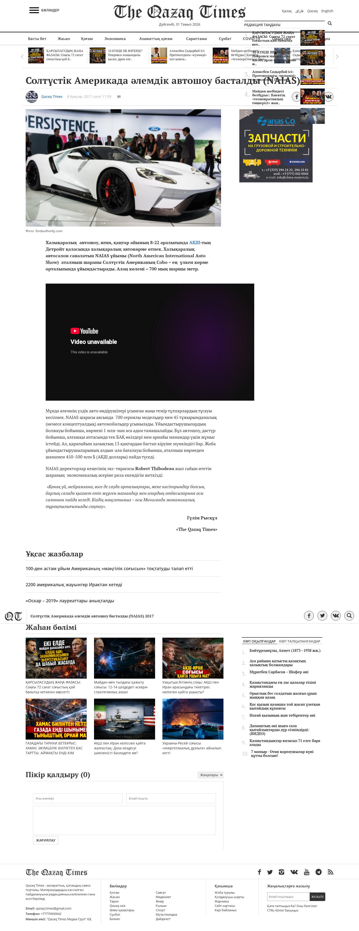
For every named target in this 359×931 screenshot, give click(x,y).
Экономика (115, 38)
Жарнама (222, 901)
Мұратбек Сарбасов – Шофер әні (279, 672)
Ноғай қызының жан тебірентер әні (282, 715)
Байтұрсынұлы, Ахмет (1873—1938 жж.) (285, 651)
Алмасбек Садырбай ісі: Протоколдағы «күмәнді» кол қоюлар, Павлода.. (274, 75)
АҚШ (194, 242)
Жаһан (64, 38)
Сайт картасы (225, 906)
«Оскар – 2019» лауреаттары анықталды (70, 601)
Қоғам (87, 38)
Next (337, 56)
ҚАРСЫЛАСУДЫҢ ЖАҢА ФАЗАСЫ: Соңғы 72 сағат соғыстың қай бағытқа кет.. (273, 38)
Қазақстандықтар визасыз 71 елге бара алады (285, 743)
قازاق (300, 11)
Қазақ (287, 11)
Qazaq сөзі (117, 906)
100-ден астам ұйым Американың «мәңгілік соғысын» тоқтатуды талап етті (109, 568)
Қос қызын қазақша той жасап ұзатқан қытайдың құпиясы (285, 706)
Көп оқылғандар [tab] (259, 641)
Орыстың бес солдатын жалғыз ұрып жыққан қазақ (283, 695)
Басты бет (37, 38)
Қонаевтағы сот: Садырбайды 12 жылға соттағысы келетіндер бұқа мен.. (272, 116)
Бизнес (115, 919)
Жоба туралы (225, 893)
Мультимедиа (166, 914)
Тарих (114, 901)
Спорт (160, 910)
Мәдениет (163, 897)
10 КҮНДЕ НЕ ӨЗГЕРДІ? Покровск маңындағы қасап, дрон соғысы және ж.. (274, 58)
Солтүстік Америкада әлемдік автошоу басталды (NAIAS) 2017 (92, 616)
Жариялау (45, 840)
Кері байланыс (226, 910)
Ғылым (161, 906)
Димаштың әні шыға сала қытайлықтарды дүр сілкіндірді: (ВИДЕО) (279, 730)
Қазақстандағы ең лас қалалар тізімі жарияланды (283, 684)
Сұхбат (225, 38)
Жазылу (317, 897)
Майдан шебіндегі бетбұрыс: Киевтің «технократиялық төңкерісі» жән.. (268, 97)
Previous (22, 56)
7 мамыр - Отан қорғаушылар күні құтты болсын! (282, 754)
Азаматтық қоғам (155, 38)
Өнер (160, 901)
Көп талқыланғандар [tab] (299, 641)
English (327, 11)
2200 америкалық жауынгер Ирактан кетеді (74, 584)
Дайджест (163, 919)
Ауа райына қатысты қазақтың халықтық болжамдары (278, 663)
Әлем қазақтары (122, 910)
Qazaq (312, 11)
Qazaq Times (52, 96)
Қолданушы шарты (229, 897)
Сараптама (196, 38)
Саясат (161, 893)
